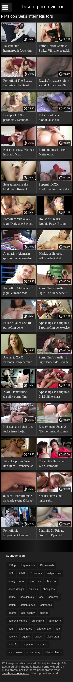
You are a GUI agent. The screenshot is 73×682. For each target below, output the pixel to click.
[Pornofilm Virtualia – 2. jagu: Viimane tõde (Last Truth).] (18, 283)
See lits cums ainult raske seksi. (51, 498)
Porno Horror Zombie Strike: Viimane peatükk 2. (54, 49)
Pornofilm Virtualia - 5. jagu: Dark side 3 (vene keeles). (18, 222)
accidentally (27, 596)
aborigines (49, 589)
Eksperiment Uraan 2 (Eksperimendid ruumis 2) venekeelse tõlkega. (54, 429)
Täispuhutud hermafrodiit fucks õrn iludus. (17, 49)
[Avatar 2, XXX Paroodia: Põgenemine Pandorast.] (18, 352)
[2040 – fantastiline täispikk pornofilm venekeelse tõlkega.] (18, 387)
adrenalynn (55, 620)
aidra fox (14, 644)
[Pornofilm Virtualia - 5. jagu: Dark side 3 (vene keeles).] (18, 214)
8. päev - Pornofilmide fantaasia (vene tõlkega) (18, 498)
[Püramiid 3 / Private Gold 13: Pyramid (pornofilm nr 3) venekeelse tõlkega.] (54, 526)
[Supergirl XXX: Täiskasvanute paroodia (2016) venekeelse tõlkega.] (54, 179)
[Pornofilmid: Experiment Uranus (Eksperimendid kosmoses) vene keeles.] (18, 526)
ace (41, 596)
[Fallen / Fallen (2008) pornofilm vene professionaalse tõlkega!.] (18, 318)
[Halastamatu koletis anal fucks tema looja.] (18, 422)
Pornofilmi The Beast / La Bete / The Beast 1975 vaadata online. (17, 83)
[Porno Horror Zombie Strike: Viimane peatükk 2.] (54, 41)
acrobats (53, 596)
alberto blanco (53, 652)
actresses (46, 604)
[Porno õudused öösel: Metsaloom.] (54, 145)
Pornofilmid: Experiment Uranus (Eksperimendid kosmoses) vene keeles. (18, 533)
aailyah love (54, 573)
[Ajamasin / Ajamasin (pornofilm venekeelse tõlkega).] (18, 249)
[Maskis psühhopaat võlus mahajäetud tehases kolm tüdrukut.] (54, 249)
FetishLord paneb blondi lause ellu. (50, 117)
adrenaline (38, 620)
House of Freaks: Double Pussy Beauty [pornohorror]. (53, 222)
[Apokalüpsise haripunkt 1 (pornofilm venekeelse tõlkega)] (54, 318)
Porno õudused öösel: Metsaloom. (52, 152)
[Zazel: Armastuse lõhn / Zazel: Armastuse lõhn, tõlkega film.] (54, 76)
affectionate (44, 628)
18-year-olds (27, 565)
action (12, 604)
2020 (22, 573)
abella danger (16, 589)
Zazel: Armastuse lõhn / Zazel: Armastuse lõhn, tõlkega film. (54, 83)
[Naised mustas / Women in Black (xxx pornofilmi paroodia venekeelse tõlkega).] (18, 145)
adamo (12, 612)
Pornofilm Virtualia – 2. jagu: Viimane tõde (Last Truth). (18, 291)
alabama (42, 644)
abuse (12, 596)
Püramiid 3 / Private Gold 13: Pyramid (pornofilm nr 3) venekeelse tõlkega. (51, 533)
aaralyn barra (16, 581)
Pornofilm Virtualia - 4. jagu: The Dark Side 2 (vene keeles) (53, 291)
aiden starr (53, 636)
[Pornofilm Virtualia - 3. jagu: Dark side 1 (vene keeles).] (54, 352)
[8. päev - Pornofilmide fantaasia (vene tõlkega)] (18, 491)
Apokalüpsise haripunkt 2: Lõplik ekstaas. (54, 394)
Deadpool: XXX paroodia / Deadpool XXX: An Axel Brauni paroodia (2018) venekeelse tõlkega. (17, 118)
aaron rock (35, 581)
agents (26, 636)
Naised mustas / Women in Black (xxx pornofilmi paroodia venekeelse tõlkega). (18, 152)
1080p (12, 565)
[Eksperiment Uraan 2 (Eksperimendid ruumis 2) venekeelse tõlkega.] (54, 422)
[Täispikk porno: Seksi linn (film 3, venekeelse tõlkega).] (18, 456)
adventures (25, 628)
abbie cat (51, 581)
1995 (11, 573)
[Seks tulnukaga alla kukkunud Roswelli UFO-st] (18, 179)
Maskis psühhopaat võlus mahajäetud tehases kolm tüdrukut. (53, 256)
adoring (44, 612)
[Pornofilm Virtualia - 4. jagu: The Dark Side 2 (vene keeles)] (54, 283)
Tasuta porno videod (42, 6)
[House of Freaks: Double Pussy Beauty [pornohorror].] (54, 214)
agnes (38, 636)
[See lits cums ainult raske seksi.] (54, 491)
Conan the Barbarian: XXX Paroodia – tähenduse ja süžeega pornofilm (52, 464)
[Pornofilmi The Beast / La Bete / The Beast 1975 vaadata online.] (18, 76)
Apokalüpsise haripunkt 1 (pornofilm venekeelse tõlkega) (54, 326)
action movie (27, 604)
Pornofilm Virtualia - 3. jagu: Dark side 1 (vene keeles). (54, 360)
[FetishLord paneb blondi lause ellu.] (54, 110)
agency (13, 636)
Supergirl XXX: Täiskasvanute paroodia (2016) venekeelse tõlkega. (54, 187)
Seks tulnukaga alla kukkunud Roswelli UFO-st (15, 187)
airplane (28, 644)
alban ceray (33, 652)
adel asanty (28, 612)
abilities (33, 589)
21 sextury (36, 573)
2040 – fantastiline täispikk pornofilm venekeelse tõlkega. (15, 395)
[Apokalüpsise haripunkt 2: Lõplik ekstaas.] (54, 387)
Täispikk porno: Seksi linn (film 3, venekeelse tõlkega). (18, 464)
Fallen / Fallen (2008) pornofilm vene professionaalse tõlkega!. (17, 326)
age (58, 628)
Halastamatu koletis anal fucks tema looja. (18, 429)
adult (11, 628)
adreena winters (18, 620)
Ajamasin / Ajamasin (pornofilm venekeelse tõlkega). (17, 256)
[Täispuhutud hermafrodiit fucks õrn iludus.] (18, 41)
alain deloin (15, 652)
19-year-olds (47, 565)
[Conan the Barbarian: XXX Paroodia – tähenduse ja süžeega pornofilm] (54, 456)
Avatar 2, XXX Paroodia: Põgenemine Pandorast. (17, 360)
